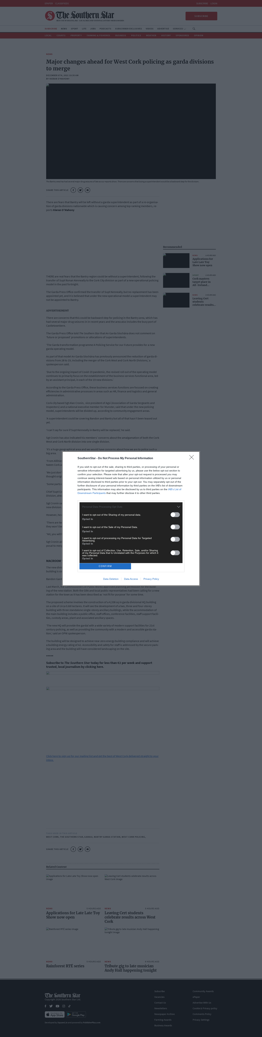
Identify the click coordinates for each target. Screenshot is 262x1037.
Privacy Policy (151, 578)
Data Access (131, 578)
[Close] (192, 458)
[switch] (175, 514)
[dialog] (131, 519)
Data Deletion (111, 578)
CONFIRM (105, 566)
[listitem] (131, 507)
